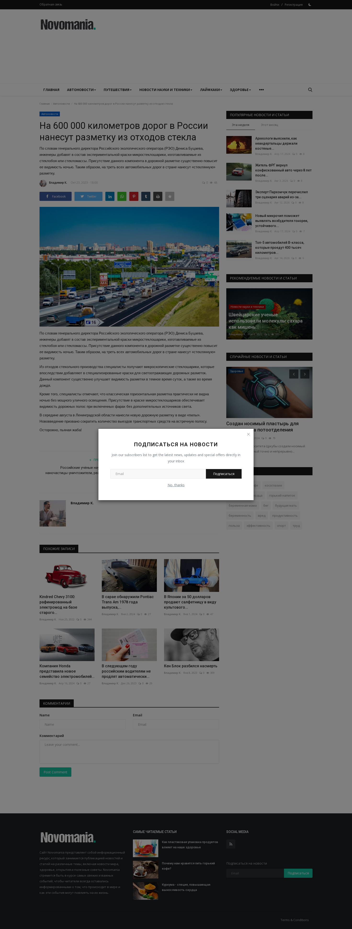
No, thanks (176, 485)
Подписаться (223, 473)
